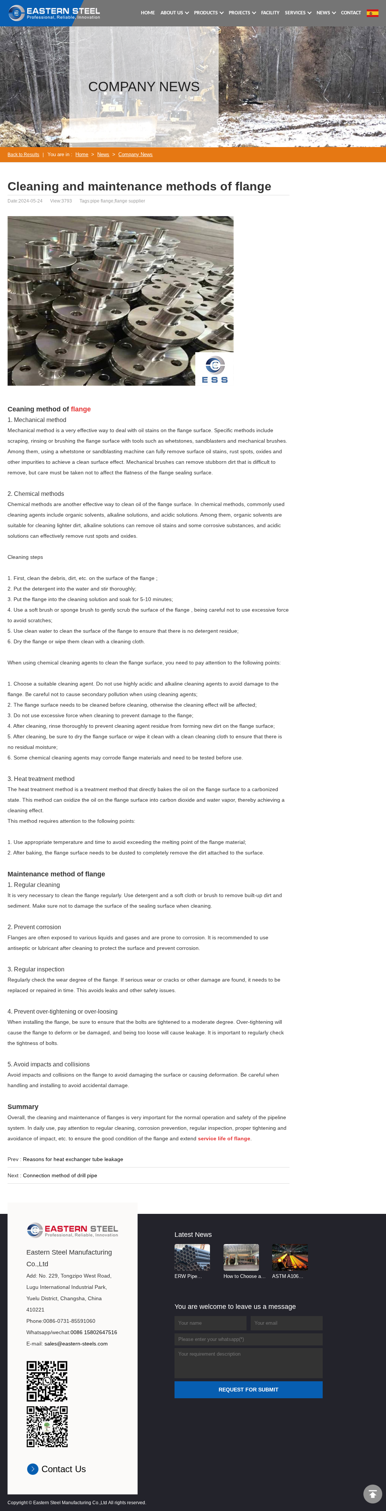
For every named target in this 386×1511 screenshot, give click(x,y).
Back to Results (23, 154)
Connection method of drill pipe (60, 1175)
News (103, 154)
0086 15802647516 (93, 1332)
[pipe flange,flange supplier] (55, 13)
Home (81, 154)
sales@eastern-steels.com (76, 1344)
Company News (135, 154)
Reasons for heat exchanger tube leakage (73, 1159)
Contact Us (63, 1469)
